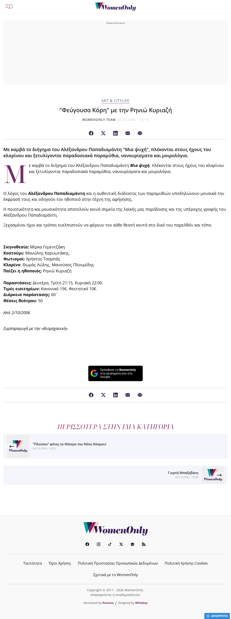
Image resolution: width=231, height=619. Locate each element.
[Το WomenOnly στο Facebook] (87, 545)
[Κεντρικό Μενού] (9, 7)
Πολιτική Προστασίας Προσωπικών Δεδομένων (118, 563)
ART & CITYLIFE (115, 100)
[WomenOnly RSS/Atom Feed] (144, 545)
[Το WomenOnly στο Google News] (132, 545)
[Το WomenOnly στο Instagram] (98, 545)
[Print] (140, 133)
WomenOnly (115, 529)
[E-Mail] (127, 133)
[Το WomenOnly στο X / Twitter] (121, 545)
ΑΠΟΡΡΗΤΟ (219, 616)
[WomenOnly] (115, 7)
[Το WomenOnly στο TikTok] (110, 545)
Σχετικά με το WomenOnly (115, 574)
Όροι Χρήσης (60, 563)
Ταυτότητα (32, 563)
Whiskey (141, 603)
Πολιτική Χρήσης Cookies (186, 563)
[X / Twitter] (103, 133)
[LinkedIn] (115, 133)
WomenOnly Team (99, 119)
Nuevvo (108, 603)
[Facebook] (91, 133)
